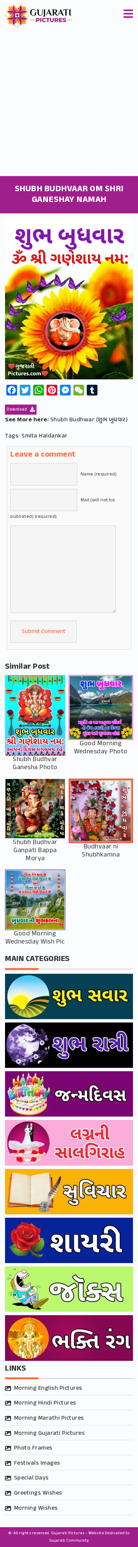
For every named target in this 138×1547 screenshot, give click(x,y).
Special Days (31, 1478)
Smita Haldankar (44, 436)
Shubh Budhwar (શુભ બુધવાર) (89, 420)
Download (17, 409)
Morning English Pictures (48, 1388)
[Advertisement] (69, 103)
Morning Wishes (36, 1508)
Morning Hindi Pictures (45, 1403)
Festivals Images (37, 1463)
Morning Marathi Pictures (49, 1418)
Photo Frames (33, 1448)
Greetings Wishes (38, 1493)
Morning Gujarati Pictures (49, 1433)
